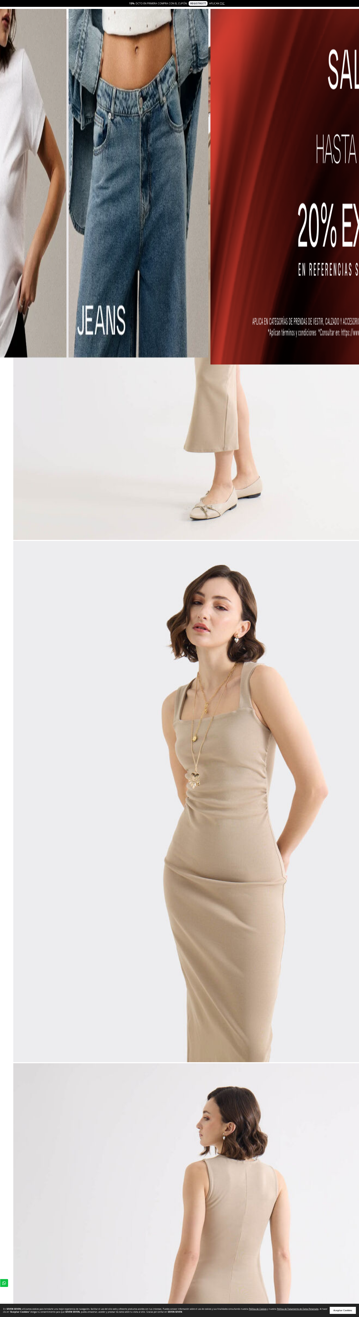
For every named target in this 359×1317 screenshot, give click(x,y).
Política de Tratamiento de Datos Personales (297, 1308)
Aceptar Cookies (342, 1310)
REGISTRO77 (198, 3)
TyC (222, 3)
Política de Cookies (258, 1308)
